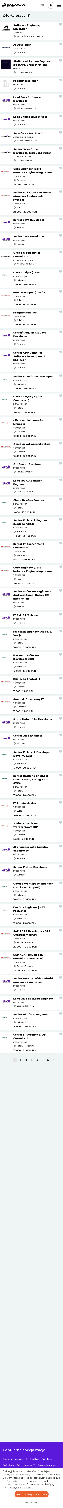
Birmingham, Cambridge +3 (30, 36)
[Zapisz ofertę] (61, 24)
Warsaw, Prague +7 (26, 72)
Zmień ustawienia (31, 1502)
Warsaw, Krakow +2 (26, 264)
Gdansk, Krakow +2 (25, 491)
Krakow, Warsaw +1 (25, 108)
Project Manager (47, 1465)
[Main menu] (59, 5)
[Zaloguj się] (51, 5)
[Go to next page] (54, 1060)
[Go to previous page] (9, 1060)
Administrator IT (26, 1465)
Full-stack (8, 1465)
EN (42, 5)
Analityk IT (21, 1459)
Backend (8, 1459)
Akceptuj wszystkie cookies (31, 1494)
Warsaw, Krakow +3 (26, 141)
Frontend (47, 1459)
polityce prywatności (21, 1487)
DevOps (34, 1459)
